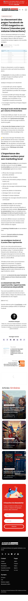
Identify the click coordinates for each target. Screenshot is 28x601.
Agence (15, 568)
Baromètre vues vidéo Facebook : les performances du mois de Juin (14, 472)
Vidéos (15, 565)
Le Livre (16, 570)
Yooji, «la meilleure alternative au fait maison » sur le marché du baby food (11, 364)
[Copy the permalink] (24, 340)
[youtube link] (18, 554)
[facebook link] (5, 554)
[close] (26, 3)
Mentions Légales (5, 582)
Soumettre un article (5, 568)
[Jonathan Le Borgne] (2, 45)
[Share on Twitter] (4, 340)
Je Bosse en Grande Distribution (8, 590)
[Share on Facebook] (7, 340)
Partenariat (3, 563)
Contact (2, 561)
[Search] (19, 9)
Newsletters (4, 565)
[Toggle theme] (22, 9)
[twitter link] (2, 554)
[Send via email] (21, 340)
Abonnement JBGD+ (5, 584)
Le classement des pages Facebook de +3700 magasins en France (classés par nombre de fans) (14, 276)
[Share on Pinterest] (10, 340)
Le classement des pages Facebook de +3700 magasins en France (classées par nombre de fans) (16, 351)
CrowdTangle (18, 304)
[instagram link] (11, 554)
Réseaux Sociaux (5, 570)
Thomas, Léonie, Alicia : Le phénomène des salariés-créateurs (13, 441)
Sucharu (4, 591)
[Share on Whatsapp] (14, 340)
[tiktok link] (15, 554)
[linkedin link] (8, 554)
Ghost (25, 590)
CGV (2, 579)
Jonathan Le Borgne (8, 45)
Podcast (16, 563)
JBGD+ (15, 561)
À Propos (3, 577)
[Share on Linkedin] (17, 340)
